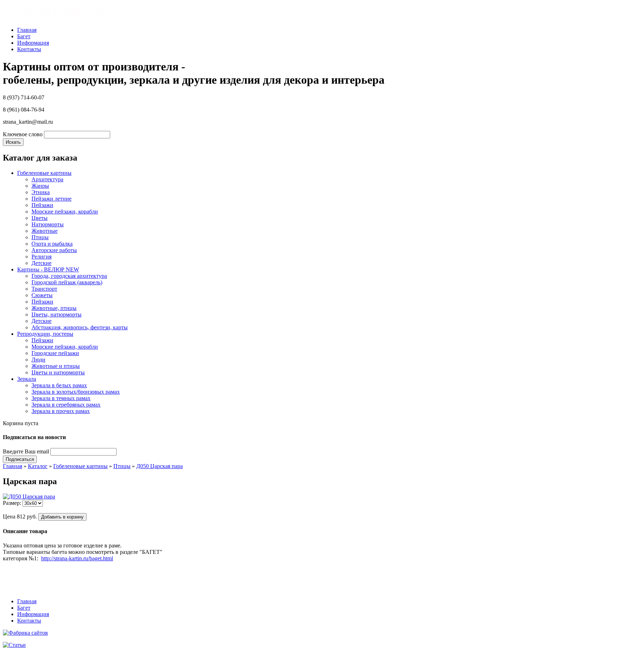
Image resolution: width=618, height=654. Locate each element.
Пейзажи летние (51, 199)
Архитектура (47, 179)
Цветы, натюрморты (56, 314)
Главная (26, 30)
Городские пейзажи (55, 353)
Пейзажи (42, 205)
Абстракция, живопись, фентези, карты (79, 327)
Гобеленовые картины (44, 173)
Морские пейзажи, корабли (64, 211)
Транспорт (44, 289)
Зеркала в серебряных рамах (65, 405)
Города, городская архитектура (69, 276)
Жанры (40, 186)
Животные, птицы (54, 308)
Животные (44, 231)
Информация (33, 43)
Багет (23, 36)
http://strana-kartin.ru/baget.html (77, 558)
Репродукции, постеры (45, 334)
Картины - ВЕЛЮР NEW (48, 269)
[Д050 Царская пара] (29, 496)
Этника (40, 192)
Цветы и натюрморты (58, 372)
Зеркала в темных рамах (60, 398)
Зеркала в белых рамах (59, 385)
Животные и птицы (55, 366)
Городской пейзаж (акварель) (66, 282)
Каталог (38, 466)
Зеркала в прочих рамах (60, 411)
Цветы (39, 218)
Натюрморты (47, 224)
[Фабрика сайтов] (25, 633)
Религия (41, 257)
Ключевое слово (23, 134)
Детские (41, 263)
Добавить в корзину (62, 517)
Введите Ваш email (26, 451)
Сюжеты (42, 295)
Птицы (40, 237)
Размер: (12, 503)
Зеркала (26, 379)
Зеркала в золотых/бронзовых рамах (75, 392)
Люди (38, 359)
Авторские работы (54, 250)
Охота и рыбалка (52, 244)
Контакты (29, 49)
